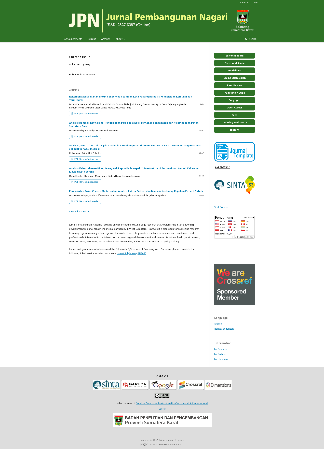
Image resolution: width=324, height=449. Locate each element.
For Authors (220, 354)
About (119, 38)
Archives (105, 38)
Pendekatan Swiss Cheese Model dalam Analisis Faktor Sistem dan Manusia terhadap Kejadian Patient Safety (136, 191)
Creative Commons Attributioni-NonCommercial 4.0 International (172, 403)
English (218, 323)
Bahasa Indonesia (224, 328)
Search (252, 38)
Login (255, 2)
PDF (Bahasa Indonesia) (86, 113)
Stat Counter (221, 207)
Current (92, 38)
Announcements (73, 38)
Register (244, 2)
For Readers (220, 348)
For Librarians (221, 359)
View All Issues (77, 211)
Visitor (162, 409)
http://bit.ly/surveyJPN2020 (131, 253)
